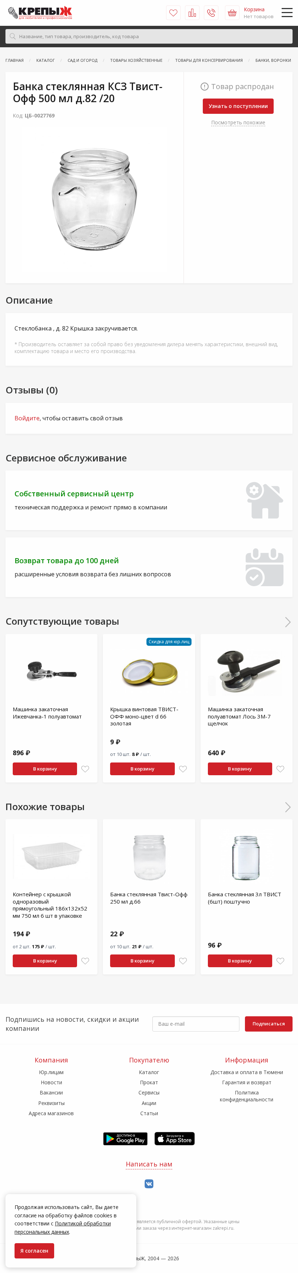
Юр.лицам (51, 1072)
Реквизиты (51, 1103)
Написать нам (149, 1164)
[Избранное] (173, 12)
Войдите (27, 418)
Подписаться (269, 1023)
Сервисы (149, 1092)
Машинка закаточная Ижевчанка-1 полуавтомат (47, 712)
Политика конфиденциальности (246, 1095)
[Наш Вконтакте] (149, 1184)
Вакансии (51, 1092)
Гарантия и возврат (246, 1082)
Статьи (149, 1113)
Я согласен (34, 1250)
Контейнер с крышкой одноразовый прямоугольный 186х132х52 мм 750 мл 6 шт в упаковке (50, 904)
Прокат (149, 1082)
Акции (149, 1103)
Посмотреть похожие (238, 122)
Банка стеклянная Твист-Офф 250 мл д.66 (149, 897)
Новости (51, 1082)
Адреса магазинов (51, 1113)
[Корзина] (232, 12)
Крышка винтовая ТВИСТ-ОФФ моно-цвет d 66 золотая (144, 716)
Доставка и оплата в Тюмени (246, 1072)
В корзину (45, 768)
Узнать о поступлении (238, 106)
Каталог (149, 1072)
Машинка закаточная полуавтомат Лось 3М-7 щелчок (239, 716)
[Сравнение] (192, 12)
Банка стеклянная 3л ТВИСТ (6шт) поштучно (244, 897)
